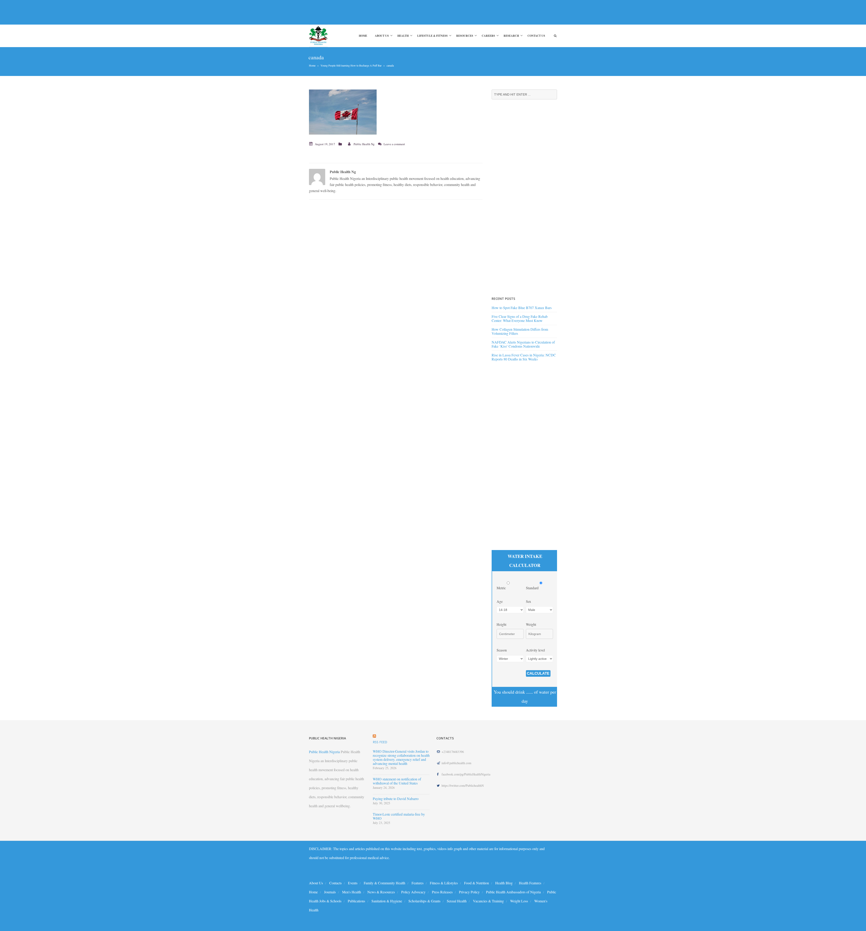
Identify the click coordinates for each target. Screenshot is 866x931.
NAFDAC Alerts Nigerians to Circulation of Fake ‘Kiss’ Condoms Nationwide (523, 344)
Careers (488, 36)
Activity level (535, 650)
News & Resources (381, 892)
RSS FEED (380, 742)
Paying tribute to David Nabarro (396, 799)
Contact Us (536, 36)
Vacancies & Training (488, 901)
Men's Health (351, 892)
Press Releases (442, 892)
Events (352, 883)
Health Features (530, 883)
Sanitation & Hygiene (386, 901)
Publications (356, 901)
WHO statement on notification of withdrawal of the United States (397, 781)
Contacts (335, 883)
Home (363, 36)
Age (500, 601)
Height (501, 624)
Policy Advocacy (413, 892)
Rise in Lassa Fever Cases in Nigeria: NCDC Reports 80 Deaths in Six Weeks (524, 357)
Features (418, 883)
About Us (382, 36)
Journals (330, 892)
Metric (502, 587)
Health (403, 36)
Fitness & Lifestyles (444, 883)
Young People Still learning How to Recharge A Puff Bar (351, 65)
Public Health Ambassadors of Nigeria (513, 892)
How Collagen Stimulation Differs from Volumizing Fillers (520, 331)
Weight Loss (519, 901)
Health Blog (504, 883)
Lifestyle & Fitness (432, 36)
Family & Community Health (384, 883)
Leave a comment (394, 144)
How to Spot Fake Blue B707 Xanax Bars (522, 307)
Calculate (538, 673)
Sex (528, 601)
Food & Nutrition (476, 883)
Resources (464, 36)
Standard (532, 587)
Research (511, 36)
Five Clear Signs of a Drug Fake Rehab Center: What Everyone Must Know (520, 318)
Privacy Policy (469, 892)
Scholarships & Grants (424, 901)
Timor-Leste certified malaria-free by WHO (399, 816)
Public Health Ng (364, 144)
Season (502, 650)
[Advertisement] (391, 12)
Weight (531, 624)
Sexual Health (457, 901)
